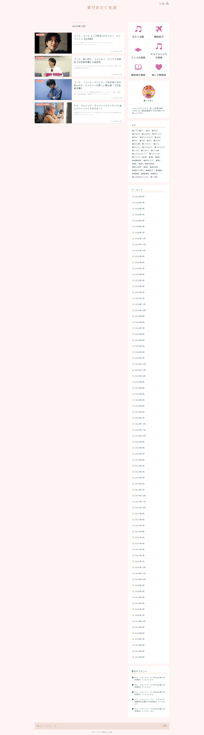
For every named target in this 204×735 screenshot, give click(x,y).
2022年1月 (139, 490)
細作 (159, 160)
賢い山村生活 (137, 167)
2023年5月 (139, 400)
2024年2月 (139, 352)
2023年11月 (140, 370)
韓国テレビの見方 (138, 170)
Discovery (136, 134)
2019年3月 (139, 657)
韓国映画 (136, 173)
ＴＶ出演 (154, 177)
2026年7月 (139, 202)
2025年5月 (139, 280)
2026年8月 (139, 196)
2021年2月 (139, 555)
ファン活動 (156, 150)
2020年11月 (140, 573)
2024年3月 (139, 346)
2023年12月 (140, 364)
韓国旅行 (160, 170)
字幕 (145, 157)
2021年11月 (140, 501)
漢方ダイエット (149, 160)
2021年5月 (139, 537)
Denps (155, 130)
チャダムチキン (148, 147)
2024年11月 (140, 304)
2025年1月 (139, 298)
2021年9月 (139, 513)
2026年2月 (139, 226)
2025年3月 (139, 286)
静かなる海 (155, 167)
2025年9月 (139, 256)
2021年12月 (140, 495)
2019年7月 (139, 639)
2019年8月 (139, 633)
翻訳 (135, 164)
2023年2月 (139, 412)
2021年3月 (139, 549)
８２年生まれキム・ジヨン (141, 177)
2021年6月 (139, 531)
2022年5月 (139, 466)
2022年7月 (139, 454)
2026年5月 (139, 214)
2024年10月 (140, 310)
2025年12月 (140, 238)
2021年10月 (140, 507)
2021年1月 (139, 561)
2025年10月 (140, 250)
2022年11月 (140, 430)
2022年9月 (139, 442)
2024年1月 (139, 358)
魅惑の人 (155, 173)
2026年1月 (139, 232)
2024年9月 (139, 316)
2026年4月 (139, 220)
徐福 (152, 157)
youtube (157, 140)
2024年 (48, 726)
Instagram (147, 134)
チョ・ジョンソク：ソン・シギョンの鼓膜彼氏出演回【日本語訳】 (149, 700)
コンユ (157, 144)
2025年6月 (139, 274)
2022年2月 (139, 484)
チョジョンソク (160, 147)
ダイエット (137, 147)
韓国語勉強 (146, 173)
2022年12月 (140, 424)
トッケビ (136, 150)
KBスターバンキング (146, 137)
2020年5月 (139, 591)
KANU (135, 137)
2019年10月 (140, 621)
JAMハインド (157, 134)
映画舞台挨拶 (137, 160)
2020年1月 (139, 615)
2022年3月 (139, 477)
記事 (141, 164)
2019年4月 (139, 651)
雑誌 (146, 167)
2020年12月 (140, 567)
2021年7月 (139, 525)
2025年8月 (139, 262)
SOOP (143, 140)
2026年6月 (139, 208)
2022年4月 (139, 472)
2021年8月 (139, 519)
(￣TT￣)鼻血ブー (139, 130)
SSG (150, 140)
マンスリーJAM (155, 154)
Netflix (158, 137)
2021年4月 (139, 543)
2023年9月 (139, 382)
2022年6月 (139, 460)
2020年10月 (140, 579)
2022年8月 (139, 448)
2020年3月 (139, 603)
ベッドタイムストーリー (140, 154)
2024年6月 (139, 334)
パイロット (146, 150)
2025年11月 (140, 244)
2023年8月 (139, 388)
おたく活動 (137, 144)
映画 (158, 157)
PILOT (135, 140)
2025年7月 (139, 268)
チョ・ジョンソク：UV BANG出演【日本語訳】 (149, 678)
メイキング (137, 157)
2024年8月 (139, 322)
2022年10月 (140, 436)
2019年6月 (139, 645)
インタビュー (147, 144)
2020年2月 (139, 609)
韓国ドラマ (150, 170)
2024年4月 (139, 340)
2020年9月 (139, 585)
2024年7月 (139, 328)
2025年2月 (139, 292)
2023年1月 (139, 418)
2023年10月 (140, 376)
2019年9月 (139, 627)
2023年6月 (139, 394)
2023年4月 (139, 406)
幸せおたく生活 (102, 7)
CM (149, 130)
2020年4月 (139, 597)
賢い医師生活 (150, 164)
